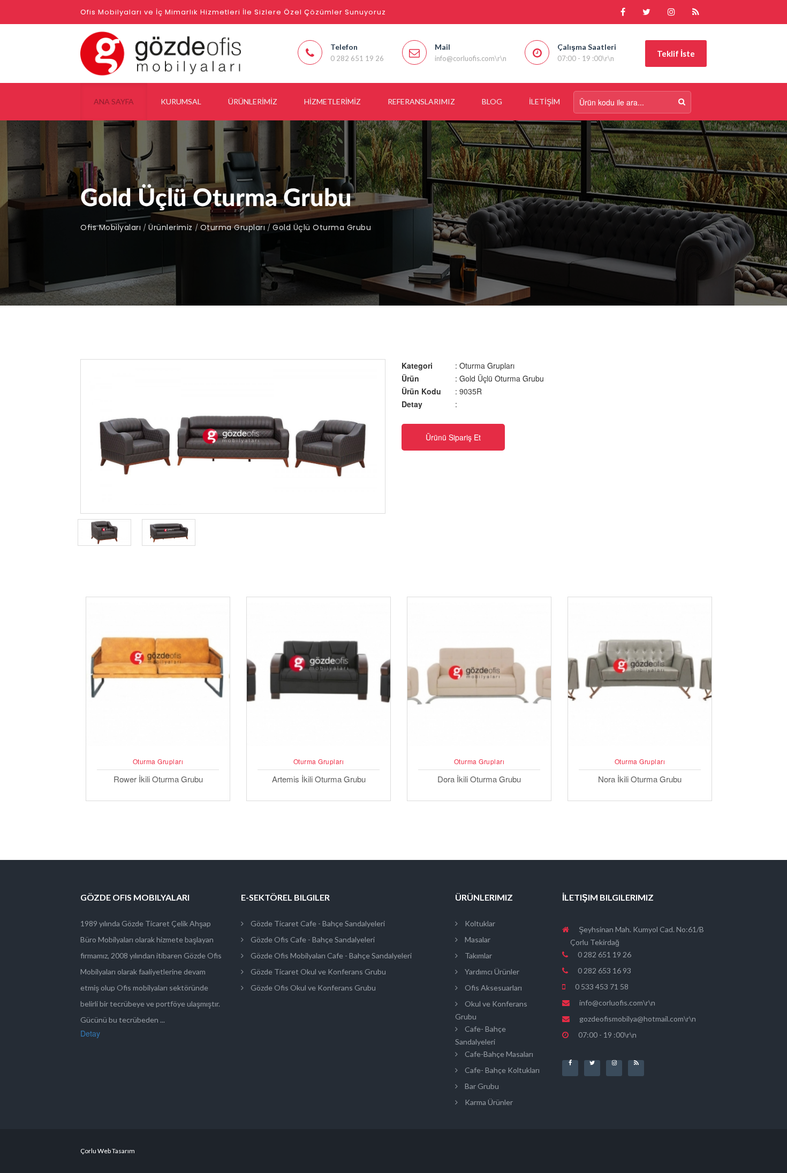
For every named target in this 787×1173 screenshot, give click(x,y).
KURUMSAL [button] (181, 101)
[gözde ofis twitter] (646, 12)
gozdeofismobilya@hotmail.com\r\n (637, 1018)
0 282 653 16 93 (603, 970)
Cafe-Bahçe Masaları (498, 1053)
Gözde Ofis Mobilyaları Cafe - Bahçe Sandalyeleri (330, 955)
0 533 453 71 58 (601, 986)
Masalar (476, 939)
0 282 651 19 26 (603, 954)
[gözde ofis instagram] (671, 12)
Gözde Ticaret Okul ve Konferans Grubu (317, 971)
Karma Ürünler (488, 1102)
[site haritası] (696, 12)
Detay (90, 1033)
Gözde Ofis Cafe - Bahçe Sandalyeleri (312, 939)
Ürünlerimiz (170, 227)
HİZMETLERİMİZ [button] (332, 101)
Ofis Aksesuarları (492, 987)
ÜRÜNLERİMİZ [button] (252, 101)
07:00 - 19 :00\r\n (607, 1034)
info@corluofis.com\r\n (617, 1002)
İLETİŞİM (544, 101)
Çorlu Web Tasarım (107, 1151)
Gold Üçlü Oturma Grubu (322, 227)
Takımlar (477, 955)
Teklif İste (676, 53)
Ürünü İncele (158, 747)
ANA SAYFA (114, 101)
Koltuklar (479, 923)
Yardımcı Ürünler (491, 971)
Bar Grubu (481, 1086)
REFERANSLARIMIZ (421, 101)
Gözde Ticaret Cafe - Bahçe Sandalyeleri (317, 923)
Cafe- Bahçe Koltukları (501, 1070)
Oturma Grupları (233, 227)
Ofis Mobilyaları (110, 227)
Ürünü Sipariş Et (453, 437)
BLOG (492, 101)
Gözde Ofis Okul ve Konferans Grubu (312, 987)
